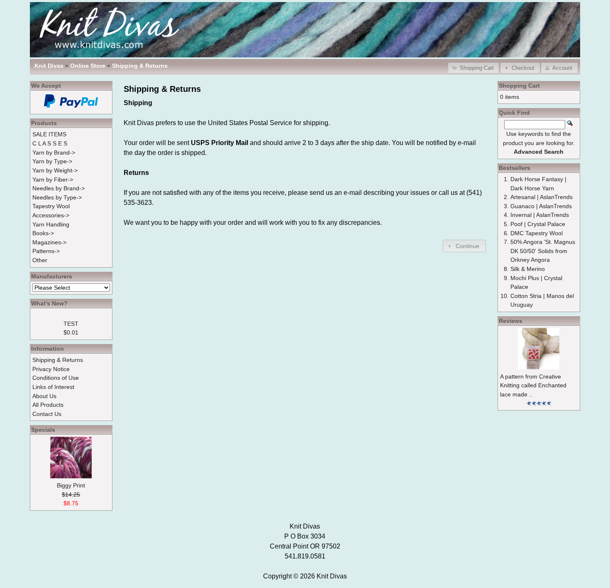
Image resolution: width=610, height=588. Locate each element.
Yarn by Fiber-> (52, 179)
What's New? (49, 303)
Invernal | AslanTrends (539, 215)
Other (39, 260)
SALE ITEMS (49, 134)
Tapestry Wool (51, 206)
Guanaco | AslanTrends (541, 206)
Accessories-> (50, 215)
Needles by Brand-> (58, 188)
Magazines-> (49, 242)
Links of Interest (53, 387)
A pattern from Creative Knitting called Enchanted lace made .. (533, 385)
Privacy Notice (51, 369)
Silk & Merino (527, 269)
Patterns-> (46, 251)
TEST (70, 323)
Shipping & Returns (140, 65)
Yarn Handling (50, 224)
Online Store (87, 65)
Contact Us (46, 414)
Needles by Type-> (57, 197)
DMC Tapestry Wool (536, 233)
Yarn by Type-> (52, 161)
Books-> (43, 233)
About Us (44, 396)
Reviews (510, 320)
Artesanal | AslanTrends (541, 197)
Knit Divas (332, 576)
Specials (43, 429)
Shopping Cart (519, 85)
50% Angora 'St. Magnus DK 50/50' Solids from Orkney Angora (542, 251)
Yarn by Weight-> (55, 170)
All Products (47, 404)
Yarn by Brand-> (53, 152)
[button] (473, 68)
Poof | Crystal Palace (537, 224)
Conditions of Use (55, 377)
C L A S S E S (49, 143)
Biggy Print (71, 485)
